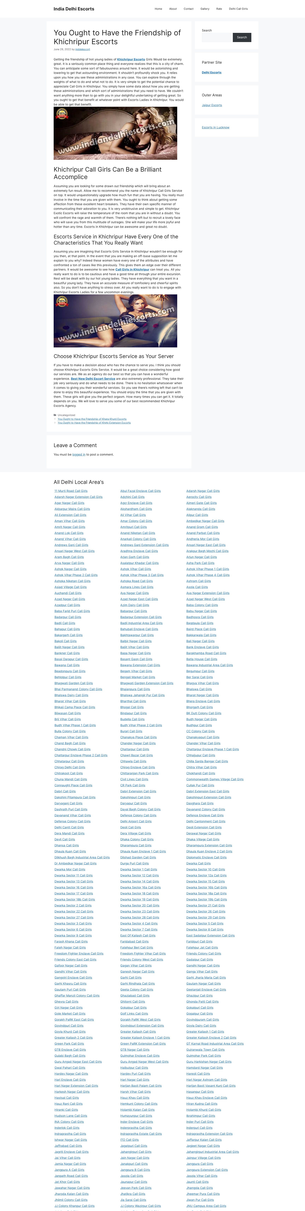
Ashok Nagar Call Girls (70, 569)
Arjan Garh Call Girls (134, 557)
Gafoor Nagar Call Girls (71, 965)
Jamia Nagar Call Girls (70, 1164)
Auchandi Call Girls (68, 593)
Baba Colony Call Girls (202, 605)
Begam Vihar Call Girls (136, 671)
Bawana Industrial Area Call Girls (209, 665)
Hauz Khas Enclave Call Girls (206, 1097)
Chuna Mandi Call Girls (71, 779)
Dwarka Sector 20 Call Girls (139, 905)
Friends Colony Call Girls (203, 953)
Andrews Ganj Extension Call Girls (144, 545)
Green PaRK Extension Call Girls (143, 1043)
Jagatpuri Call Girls (133, 1146)
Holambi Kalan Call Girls (137, 1110)
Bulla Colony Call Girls (70, 731)
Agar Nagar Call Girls (69, 503)
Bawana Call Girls (67, 665)
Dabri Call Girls (65, 791)
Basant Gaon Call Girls (136, 659)
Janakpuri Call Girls (134, 1164)
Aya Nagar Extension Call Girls (207, 593)
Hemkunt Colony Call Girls (138, 1104)
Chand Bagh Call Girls (70, 743)
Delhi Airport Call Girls (136, 821)
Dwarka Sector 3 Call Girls (73, 923)
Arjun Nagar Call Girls (201, 557)
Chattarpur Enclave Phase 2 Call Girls (81, 755)
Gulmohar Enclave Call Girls (140, 1055)
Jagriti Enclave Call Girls (72, 1152)
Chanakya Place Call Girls (138, 737)
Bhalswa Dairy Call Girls (71, 695)
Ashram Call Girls (198, 581)
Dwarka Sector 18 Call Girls (139, 893)
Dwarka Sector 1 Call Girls (138, 869)
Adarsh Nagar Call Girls (203, 491)
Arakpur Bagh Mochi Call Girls (207, 551)
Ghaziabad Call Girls (134, 995)
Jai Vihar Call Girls (67, 1158)
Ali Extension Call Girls (70, 515)
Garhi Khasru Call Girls (70, 983)
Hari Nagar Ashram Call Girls (206, 1079)
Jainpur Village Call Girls (203, 1158)
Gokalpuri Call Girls (199, 1007)
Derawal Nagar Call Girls (203, 833)
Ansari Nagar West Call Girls (75, 551)
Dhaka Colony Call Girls (137, 839)
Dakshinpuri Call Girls (135, 797)
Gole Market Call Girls (70, 1013)
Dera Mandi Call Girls (70, 833)
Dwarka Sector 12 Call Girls (139, 875)
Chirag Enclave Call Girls (137, 767)
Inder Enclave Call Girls (136, 1122)
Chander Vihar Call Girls (203, 743)
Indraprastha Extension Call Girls (209, 1134)
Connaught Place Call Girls (73, 785)
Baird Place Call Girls (201, 629)
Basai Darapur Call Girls (71, 659)
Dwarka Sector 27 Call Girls (74, 917)
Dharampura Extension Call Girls (209, 845)
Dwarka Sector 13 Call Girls (74, 881)
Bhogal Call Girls (132, 707)
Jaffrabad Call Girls (68, 1146)
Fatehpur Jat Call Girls (202, 947)
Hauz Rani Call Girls (69, 1104)
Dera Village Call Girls (135, 833)
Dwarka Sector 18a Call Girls (206, 893)
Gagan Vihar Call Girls (136, 965)
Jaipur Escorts (212, 105)
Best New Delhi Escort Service (93, 378)
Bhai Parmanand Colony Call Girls (78, 689)
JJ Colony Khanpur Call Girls (75, 1206)
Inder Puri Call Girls (200, 1122)
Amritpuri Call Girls (133, 527)
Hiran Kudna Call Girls (201, 1104)
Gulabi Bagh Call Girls (70, 1055)
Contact (188, 8)
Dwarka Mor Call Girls (70, 869)
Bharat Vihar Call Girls (70, 701)
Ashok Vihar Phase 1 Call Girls (207, 569)
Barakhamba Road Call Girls (206, 653)
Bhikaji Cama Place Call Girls (75, 707)
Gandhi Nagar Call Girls (203, 965)
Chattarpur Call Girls (134, 749)
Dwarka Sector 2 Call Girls (73, 905)
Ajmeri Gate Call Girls (201, 503)
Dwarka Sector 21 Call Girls (205, 905)
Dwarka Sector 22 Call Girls (74, 911)
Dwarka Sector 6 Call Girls (73, 929)
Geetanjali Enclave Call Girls (206, 989)
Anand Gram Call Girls (202, 527)
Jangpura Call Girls (199, 1164)
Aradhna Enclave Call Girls (139, 551)
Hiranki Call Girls (66, 1110)
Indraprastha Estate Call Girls (141, 1134)
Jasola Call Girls (131, 1176)
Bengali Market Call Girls (137, 677)
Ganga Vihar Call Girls (202, 971)
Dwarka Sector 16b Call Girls (206, 887)
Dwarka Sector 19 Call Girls (139, 899)
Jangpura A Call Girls (69, 1170)
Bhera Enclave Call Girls (203, 701)
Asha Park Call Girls (200, 563)
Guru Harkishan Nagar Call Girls (209, 1061)
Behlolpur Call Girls (68, 677)
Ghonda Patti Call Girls (202, 1001)
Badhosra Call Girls (200, 617)
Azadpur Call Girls (67, 605)
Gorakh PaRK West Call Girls (140, 1019)
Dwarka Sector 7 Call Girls (138, 929)
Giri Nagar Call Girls (69, 1007)
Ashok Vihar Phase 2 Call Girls (76, 575)
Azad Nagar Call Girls (70, 599)
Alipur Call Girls (197, 515)
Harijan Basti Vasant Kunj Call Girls (211, 1085)
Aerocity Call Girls (199, 497)
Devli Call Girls (65, 839)
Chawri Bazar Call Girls (136, 755)
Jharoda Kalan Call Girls (72, 1194)
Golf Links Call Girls (134, 1013)
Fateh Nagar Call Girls (70, 947)
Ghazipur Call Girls (199, 995)
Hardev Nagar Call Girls (71, 1073)
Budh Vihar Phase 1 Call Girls (75, 725)
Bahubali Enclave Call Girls (139, 629)
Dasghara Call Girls (200, 803)
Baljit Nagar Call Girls (70, 647)
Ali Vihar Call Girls (133, 515)
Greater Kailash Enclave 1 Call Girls (145, 1037)
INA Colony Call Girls (69, 1122)
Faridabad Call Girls (134, 941)
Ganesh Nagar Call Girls (137, 971)
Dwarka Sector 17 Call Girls (74, 893)
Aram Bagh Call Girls (69, 557)
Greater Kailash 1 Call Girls (205, 1031)
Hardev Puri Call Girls (135, 1073)
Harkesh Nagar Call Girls (72, 1091)
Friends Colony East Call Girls (75, 959)
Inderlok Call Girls (67, 1128)
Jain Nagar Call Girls (134, 1158)
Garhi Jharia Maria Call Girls (206, 977)
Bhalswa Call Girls (199, 689)
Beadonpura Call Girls (70, 671)
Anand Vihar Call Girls (70, 539)
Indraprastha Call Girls (70, 1134)
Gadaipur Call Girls (199, 959)
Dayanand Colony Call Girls (205, 809)
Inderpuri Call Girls (199, 1128)
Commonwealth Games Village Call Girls (215, 779)
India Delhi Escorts (74, 8)
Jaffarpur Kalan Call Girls (204, 1140)
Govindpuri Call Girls (69, 1025)
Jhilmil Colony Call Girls (71, 1200)
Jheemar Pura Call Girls (203, 1194)
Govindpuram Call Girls (202, 1019)
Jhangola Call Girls (199, 1188)
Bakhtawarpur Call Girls (137, 635)
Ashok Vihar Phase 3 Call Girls (142, 575)
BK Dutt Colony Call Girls (203, 713)
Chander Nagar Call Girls (138, 743)
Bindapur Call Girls (133, 713)
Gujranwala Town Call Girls (205, 1049)
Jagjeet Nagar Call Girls (203, 1146)
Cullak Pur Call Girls (200, 785)
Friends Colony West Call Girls (141, 959)
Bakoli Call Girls (66, 641)
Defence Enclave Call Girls (205, 815)
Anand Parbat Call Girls (203, 533)
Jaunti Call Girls (197, 1182)
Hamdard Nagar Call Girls (204, 1067)
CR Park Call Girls (132, 785)
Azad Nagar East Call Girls (139, 599)
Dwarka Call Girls (198, 863)
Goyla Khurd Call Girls (70, 1031)
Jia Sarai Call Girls (133, 1200)
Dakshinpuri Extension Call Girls (208, 797)
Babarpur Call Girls (133, 611)
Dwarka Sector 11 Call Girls (74, 875)
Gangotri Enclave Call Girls (73, 977)
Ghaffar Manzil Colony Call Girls (77, 995)
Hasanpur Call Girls (200, 1091)
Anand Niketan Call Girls (137, 533)
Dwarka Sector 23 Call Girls (139, 911)
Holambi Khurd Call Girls (203, 1110)
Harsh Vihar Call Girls (135, 1091)
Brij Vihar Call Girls (68, 719)
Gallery (205, 8)
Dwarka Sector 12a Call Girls (206, 875)
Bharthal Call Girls (133, 701)
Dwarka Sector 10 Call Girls (205, 869)
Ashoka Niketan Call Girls (73, 581)
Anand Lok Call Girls (69, 533)
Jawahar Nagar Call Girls (72, 1188)
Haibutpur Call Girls (134, 1067)
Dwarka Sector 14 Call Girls (139, 881)
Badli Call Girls (65, 623)
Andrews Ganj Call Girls (71, 545)
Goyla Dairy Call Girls (201, 1025)
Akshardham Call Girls (136, 509)
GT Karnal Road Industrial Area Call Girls (215, 1043)
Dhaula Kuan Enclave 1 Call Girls (143, 851)
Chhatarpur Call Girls (69, 761)
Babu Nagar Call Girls (201, 611)
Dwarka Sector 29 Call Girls (205, 917)
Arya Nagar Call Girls (69, 563)
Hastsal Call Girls (67, 1097)
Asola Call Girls (197, 587)
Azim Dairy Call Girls (134, 605)
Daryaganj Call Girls (68, 803)
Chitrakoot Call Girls (69, 773)
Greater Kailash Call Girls (138, 1031)
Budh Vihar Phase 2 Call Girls (141, 725)
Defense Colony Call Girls (73, 821)
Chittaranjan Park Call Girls (139, 773)
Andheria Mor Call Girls (202, 539)
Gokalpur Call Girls (133, 1007)
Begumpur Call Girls (200, 671)
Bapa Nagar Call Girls (135, 653)
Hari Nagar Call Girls (134, 1079)
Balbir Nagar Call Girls (136, 641)
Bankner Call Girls (67, 653)
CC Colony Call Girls (200, 731)
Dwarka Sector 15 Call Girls (205, 881)
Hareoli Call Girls (198, 1073)
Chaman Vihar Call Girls (71, 737)
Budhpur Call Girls (199, 725)
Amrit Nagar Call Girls (70, 527)
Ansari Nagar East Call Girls (206, 545)
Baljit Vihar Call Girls (134, 647)
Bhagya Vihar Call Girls (202, 683)
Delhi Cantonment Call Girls (205, 821)
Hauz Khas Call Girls (134, 1097)
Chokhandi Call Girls (200, 773)
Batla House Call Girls (201, 659)
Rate (219, 8)
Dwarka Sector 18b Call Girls (75, 899)
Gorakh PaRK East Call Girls (74, 1019)
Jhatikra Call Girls (132, 1194)
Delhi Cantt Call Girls (69, 827)
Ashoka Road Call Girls (136, 581)
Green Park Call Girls (69, 1043)
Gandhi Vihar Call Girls (71, 971)
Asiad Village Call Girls (71, 587)
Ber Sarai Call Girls (199, 677)
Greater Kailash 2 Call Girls (74, 1037)
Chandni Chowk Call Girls (73, 749)
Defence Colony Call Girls (138, 815)
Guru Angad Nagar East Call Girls (78, 1061)
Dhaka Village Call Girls (202, 839)
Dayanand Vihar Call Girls (73, 815)
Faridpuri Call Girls (199, 941)
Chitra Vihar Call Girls (201, 767)
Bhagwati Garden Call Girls (74, 683)
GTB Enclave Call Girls (70, 1049)
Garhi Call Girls (131, 977)
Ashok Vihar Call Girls (135, 569)
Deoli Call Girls (130, 827)
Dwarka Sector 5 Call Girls (204, 923)
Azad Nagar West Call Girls (205, 599)
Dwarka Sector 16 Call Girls (74, 887)
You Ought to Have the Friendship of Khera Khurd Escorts (92, 418)
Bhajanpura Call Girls (135, 689)
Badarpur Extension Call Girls (141, 617)
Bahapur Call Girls (67, 629)
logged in (78, 454)
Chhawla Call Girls (133, 761)
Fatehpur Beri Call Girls (136, 947)
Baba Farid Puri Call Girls (72, 611)
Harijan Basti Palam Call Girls (141, 1085)
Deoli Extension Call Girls (204, 827)
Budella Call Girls (132, 719)
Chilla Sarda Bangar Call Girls (207, 761)
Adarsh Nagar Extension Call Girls (79, 497)
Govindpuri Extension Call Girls (142, 1025)
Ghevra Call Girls (66, 1001)
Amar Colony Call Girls (136, 521)
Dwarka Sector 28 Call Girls (139, 917)
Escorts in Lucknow (215, 127)
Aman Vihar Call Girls (70, 521)
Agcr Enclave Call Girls (136, 503)
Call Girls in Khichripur (132, 269)
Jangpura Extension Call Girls (207, 1170)
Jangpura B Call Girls (135, 1170)
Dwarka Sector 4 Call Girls (139, 923)
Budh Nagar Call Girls (201, 719)
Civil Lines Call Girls (134, 779)
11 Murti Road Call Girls (71, 491)
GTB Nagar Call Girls (134, 1049)
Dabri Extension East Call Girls (207, 791)
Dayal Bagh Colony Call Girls (140, 809)
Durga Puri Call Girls (134, 863)
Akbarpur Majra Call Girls (72, 509)
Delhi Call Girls (238, 8)
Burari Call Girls (131, 731)
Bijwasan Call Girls (68, 713)
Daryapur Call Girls (133, 803)
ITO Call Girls (129, 1140)
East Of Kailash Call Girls (138, 935)
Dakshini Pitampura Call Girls (75, 797)
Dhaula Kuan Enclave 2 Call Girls (209, 851)
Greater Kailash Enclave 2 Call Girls (211, 1037)
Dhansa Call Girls (67, 845)
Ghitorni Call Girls (132, 1001)
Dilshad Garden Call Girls (138, 857)
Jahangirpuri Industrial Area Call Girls (212, 1152)
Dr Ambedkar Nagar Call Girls (76, 863)
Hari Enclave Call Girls (70, 1079)
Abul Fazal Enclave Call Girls (140, 491)
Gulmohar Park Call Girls (203, 1055)
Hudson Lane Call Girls (71, 1116)
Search (207, 30)
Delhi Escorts (212, 72)
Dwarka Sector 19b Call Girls (206, 899)
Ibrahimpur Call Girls (200, 1116)
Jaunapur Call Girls (133, 1182)
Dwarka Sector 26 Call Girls (205, 911)
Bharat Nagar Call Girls (202, 695)
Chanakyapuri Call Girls (202, 737)
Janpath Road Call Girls (71, 1176)
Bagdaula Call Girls (199, 623)
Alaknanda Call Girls (200, 509)
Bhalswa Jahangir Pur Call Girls (142, 695)
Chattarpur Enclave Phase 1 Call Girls (212, 749)
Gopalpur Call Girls (199, 1013)
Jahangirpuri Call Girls (135, 1152)
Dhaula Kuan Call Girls (70, 851)
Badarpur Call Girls (68, 617)
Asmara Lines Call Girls (136, 587)
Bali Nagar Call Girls (200, 641)
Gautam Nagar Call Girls (203, 983)
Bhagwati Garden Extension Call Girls (146, 683)
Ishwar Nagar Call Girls (71, 1140)
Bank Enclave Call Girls (202, 647)
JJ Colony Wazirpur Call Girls (140, 1206)
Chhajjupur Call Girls (200, 755)
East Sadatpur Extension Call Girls (210, 935)
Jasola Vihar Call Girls (201, 1176)
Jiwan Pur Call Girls (200, 1200)
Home (158, 8)
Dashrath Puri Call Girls (71, 809)
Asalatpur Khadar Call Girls (139, 563)
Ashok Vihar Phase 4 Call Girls (208, 575)
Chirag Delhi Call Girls (70, 767)
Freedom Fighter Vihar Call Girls (143, 953)
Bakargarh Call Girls (69, 635)
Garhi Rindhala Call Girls (137, 983)
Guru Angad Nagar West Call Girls (144, 1061)
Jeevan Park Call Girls (135, 1188)
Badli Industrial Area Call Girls (141, 623)
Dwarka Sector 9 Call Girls (73, 935)
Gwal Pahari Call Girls (70, 1067)
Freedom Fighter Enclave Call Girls (79, 953)
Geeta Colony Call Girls (136, 989)
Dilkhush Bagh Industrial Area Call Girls (82, 857)
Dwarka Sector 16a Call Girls (140, 887)
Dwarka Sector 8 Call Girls (204, 929)
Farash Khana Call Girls (71, 941)
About (173, 8)
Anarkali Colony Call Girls (138, 539)
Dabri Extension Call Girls (138, 791)
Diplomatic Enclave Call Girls (206, 857)
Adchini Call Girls (132, 497)
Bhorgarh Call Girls (199, 707)
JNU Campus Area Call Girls (206, 1206)
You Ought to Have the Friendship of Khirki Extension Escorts (94, 422)
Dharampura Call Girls (135, 845)
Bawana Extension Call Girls (140, 665)
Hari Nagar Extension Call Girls (76, 1085)
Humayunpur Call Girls (136, 1116)
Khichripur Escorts (131, 59)
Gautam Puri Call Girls (70, 989)
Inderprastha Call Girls (136, 1128)
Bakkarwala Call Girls (201, 635)
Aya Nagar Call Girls (134, 593)
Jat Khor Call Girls (67, 1182)
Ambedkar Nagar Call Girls (205, 521)
